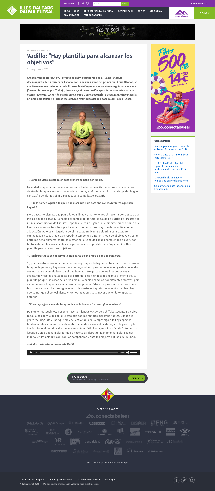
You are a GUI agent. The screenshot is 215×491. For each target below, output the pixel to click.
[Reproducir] (30, 352)
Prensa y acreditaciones (61, 479)
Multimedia (155, 11)
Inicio (67, 11)
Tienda (203, 13)
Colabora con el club (89, 479)
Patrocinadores (93, 15)
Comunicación (72, 15)
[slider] (134, 352)
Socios (141, 11)
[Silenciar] (127, 352)
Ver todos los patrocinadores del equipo (107, 462)
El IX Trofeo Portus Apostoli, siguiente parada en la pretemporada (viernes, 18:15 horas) (170, 168)
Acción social (126, 11)
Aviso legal (110, 479)
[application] (83, 352)
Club (76, 11)
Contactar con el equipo (32, 479)
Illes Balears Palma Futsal (99, 11)
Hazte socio (197, 3)
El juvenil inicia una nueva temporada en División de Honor (171, 179)
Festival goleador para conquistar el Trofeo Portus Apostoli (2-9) (172, 148)
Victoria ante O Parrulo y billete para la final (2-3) (171, 156)
